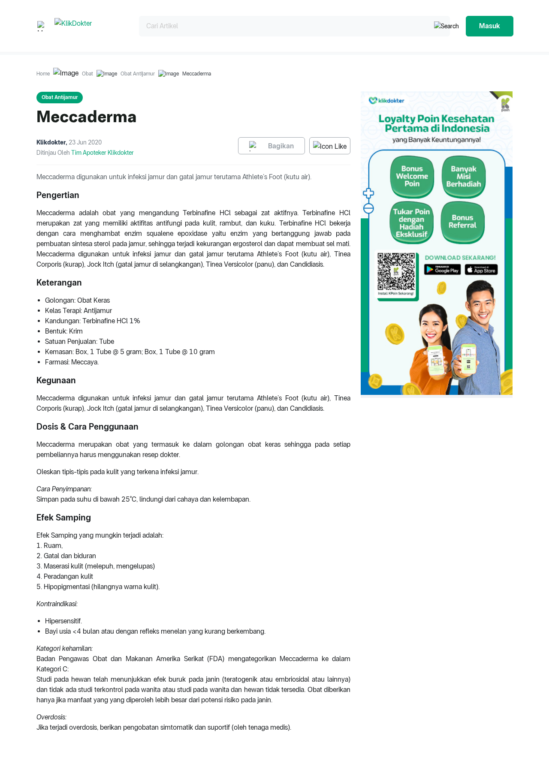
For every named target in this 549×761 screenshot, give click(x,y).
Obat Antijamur (138, 74)
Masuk (489, 26)
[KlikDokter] (89, 26)
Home (43, 74)
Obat (87, 74)
